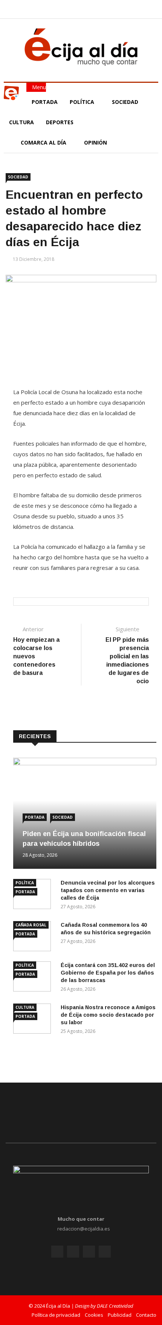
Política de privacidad (56, 1314)
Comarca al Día (44, 142)
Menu (38, 87)
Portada (45, 101)
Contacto (146, 1314)
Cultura (21, 122)
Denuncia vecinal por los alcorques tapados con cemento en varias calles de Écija (108, 890)
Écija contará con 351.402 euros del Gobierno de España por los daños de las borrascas (108, 972)
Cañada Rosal (30, 925)
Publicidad (119, 1314)
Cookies (94, 1314)
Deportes (59, 122)
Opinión (96, 142)
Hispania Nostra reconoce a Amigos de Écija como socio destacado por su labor (108, 1014)
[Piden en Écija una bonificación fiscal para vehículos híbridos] (84, 763)
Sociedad (125, 101)
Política (83, 101)
